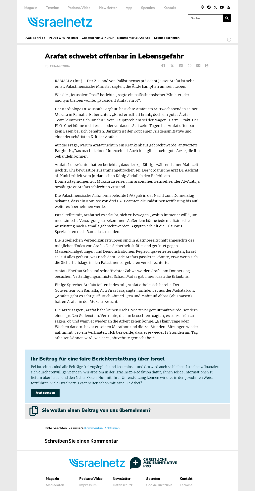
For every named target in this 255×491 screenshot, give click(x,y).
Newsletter (108, 8)
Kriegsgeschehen (166, 38)
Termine (52, 8)
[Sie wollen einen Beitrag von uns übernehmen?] (34, 411)
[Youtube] (222, 7)
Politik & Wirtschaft (63, 38)
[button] (163, 65)
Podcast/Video (79, 8)
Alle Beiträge (35, 38)
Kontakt (170, 8)
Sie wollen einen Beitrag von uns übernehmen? (96, 410)
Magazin (30, 8)
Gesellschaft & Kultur (98, 38)
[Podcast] (202, 7)
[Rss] (228, 7)
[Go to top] (229, 41)
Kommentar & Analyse (133, 38)
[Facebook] (209, 7)
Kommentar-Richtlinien (102, 428)
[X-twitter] (215, 7)
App (129, 8)
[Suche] (227, 18)
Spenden (148, 8)
